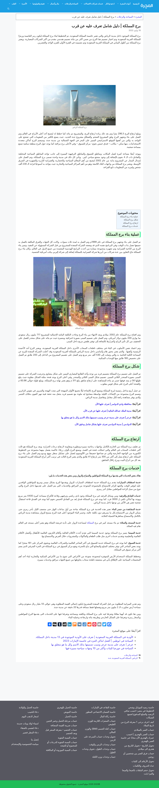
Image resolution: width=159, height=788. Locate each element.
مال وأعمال (54, 3)
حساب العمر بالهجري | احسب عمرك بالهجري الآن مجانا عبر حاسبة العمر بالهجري (137, 737)
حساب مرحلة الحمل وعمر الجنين (61, 721)
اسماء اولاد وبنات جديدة (28, 723)
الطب (14, 3)
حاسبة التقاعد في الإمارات (103, 707)
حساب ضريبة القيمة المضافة (64, 725)
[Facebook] (109, 624)
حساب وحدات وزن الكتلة (104, 756)
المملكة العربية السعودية (121, 658)
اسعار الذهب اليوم (30, 716)
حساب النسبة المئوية (67, 737)
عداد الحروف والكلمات (143, 765)
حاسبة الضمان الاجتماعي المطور (101, 712)
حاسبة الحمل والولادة (29, 707)
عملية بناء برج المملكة (129, 216)
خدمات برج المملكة (130, 226)
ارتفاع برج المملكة (130, 223)
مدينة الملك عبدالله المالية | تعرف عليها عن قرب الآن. (107, 410)
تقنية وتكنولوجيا (39, 3)
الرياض (135, 658)
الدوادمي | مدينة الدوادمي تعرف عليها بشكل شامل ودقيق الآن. (103, 424)
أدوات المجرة (125, 3)
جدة (109, 658)
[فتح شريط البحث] (8, 8)
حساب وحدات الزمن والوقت (102, 744)
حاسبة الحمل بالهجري (67, 707)
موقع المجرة (83, 784)
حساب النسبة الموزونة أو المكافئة (61, 750)
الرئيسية (136, 3)
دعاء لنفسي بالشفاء (29, 728)
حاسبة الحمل (71, 716)
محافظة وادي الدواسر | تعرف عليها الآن (113, 404)
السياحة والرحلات (71, 3)
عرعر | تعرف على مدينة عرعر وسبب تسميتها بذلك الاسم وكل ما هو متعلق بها (96, 417)
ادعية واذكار (110, 3)
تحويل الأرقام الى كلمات (143, 761)
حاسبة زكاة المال (108, 716)
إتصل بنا (35, 739)
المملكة (90, 522)
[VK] (79, 624)
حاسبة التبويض (70, 712)
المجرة (138, 16)
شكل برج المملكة (131, 219)
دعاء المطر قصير (31, 732)
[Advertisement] (79, 65)
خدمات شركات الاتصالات (93, 3)
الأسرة (24, 3)
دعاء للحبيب (33, 712)
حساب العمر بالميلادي (144, 730)
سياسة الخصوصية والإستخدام (25, 744)
